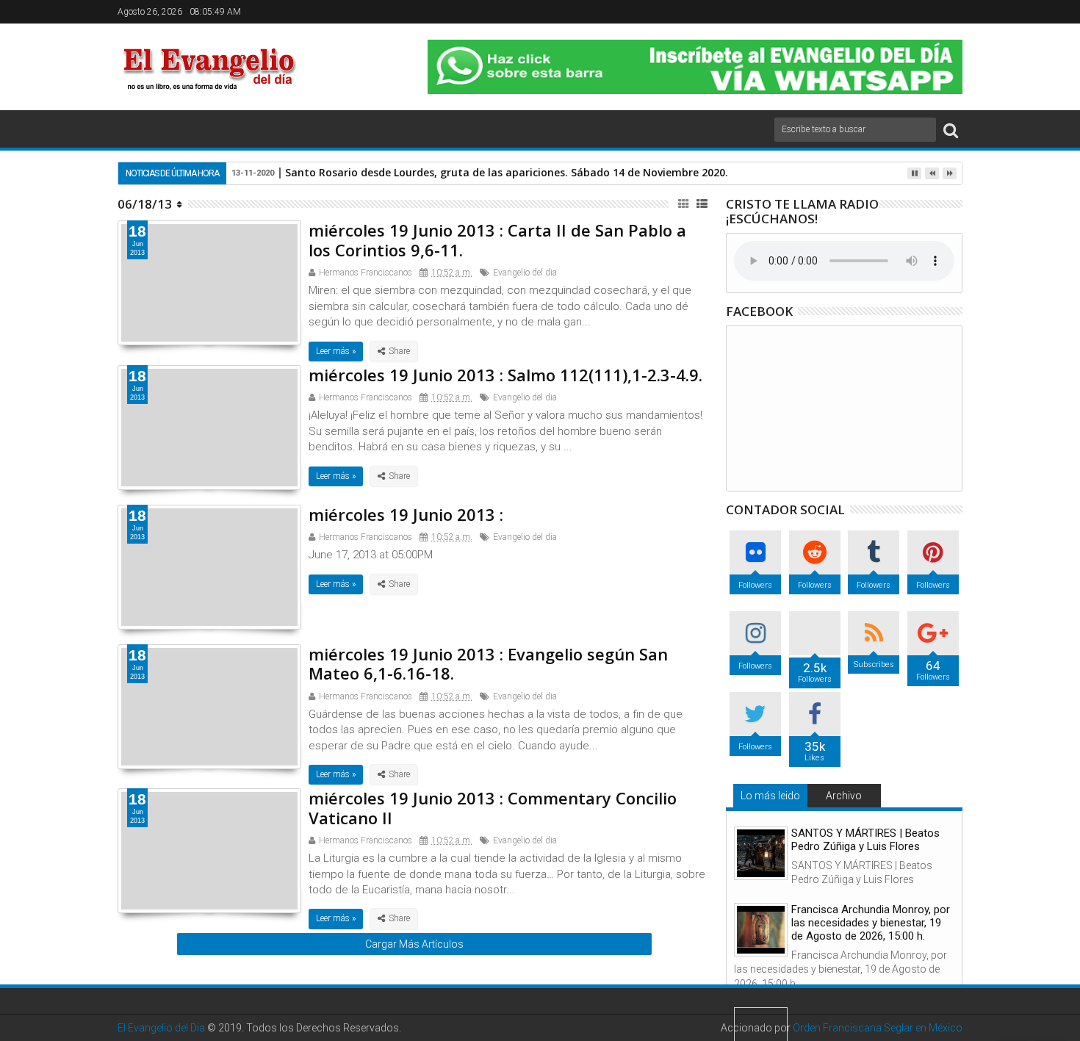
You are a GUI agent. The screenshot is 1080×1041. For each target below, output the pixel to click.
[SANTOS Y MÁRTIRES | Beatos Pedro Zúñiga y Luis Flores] (761, 853)
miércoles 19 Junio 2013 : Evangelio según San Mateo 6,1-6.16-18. (488, 663)
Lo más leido (770, 796)
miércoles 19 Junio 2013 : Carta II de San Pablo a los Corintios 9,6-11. (497, 239)
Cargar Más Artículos (414, 944)
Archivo (844, 796)
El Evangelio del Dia (161, 1028)
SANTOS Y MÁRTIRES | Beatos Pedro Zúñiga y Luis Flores (865, 839)
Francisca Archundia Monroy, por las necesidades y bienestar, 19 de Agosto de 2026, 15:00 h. (870, 923)
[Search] (950, 130)
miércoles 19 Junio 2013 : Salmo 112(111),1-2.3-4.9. (505, 375)
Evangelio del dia (525, 272)
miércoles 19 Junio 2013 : (406, 514)
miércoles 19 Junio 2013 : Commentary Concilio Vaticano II (493, 807)
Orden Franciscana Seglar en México (877, 1028)
